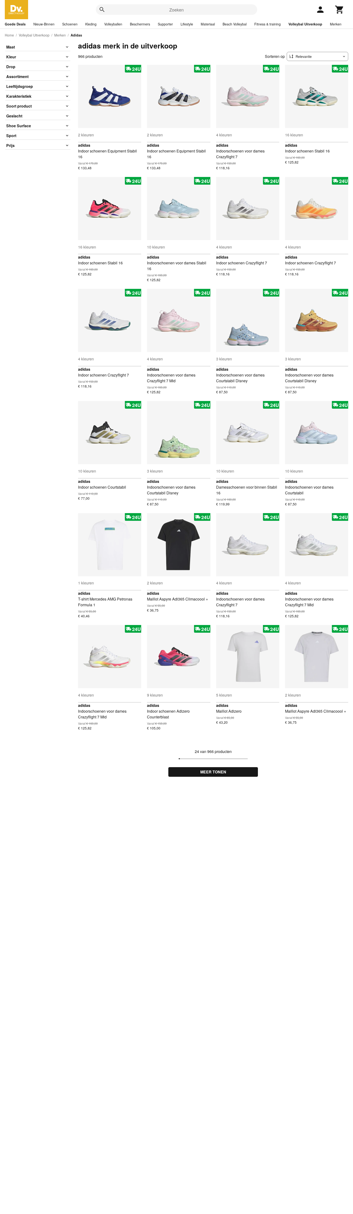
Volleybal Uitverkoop (305, 24)
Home (9, 35)
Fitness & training (267, 24)
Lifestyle (187, 24)
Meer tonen (213, 772)
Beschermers (140, 24)
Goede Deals (15, 24)
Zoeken (176, 9)
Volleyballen (113, 24)
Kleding (91, 24)
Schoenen (70, 24)
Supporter (165, 24)
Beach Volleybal (235, 24)
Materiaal (208, 24)
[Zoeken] (102, 9)
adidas (84, 145)
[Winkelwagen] (339, 9)
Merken (335, 24)
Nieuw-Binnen (44, 24)
